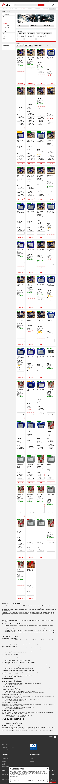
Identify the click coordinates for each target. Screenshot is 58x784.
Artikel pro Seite (28, 45)
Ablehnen (16, 780)
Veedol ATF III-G (50, 464)
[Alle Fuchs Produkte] (33, 746)
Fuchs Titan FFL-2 (30, 57)
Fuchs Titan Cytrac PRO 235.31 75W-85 (50, 212)
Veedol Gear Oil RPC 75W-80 (31, 529)
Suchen (41, 5)
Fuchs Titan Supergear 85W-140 (41, 141)
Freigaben (38, 33)
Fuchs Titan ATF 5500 (20, 285)
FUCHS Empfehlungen (40, 36)
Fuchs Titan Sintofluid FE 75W (20, 212)
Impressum (12, 776)
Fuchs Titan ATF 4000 (40, 96)
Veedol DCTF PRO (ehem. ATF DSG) (20, 529)
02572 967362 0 (5, 744)
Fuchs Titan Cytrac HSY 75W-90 (20, 176)
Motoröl (4, 16)
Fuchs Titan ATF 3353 (30, 357)
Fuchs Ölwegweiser (5, 764)
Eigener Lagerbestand (5, 758)
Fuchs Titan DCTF (20, 430)
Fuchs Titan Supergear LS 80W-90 (30, 141)
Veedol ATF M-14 (20, 494)
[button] (49, 45)
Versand (18, 63)
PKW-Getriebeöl (6, 29)
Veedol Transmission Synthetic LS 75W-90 (20, 571)
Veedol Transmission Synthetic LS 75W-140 (50, 529)
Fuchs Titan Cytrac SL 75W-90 (40, 176)
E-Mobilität (30, 36)
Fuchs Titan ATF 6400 (50, 58)
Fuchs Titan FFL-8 (30, 249)
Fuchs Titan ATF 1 (40, 249)
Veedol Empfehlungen (31, 38)
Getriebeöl (8, 11)
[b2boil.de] (7, 4)
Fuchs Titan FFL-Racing (30, 431)
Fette (4, 38)
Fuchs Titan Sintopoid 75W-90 (50, 285)
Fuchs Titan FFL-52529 (20, 141)
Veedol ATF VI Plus (50, 494)
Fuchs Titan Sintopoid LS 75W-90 (20, 320)
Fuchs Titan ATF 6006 (50, 141)
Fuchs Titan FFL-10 (50, 356)
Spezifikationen (21, 36)
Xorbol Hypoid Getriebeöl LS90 (30, 570)
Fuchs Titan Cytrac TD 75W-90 (30, 320)
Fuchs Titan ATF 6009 (50, 176)
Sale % (4, 18)
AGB (30, 756)
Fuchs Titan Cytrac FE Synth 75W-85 (50, 250)
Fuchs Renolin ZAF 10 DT (30, 390)
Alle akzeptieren (41, 780)
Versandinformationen (5, 766)
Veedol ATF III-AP (40, 464)
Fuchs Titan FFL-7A (40, 284)
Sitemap (31, 758)
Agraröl (4, 31)
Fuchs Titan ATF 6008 (40, 58)
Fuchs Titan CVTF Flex (30, 212)
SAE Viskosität (30, 33)
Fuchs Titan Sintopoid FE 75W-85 (20, 357)
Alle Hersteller (21, 33)
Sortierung (19, 45)
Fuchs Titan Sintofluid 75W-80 (40, 431)
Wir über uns (4, 761)
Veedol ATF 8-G (20, 389)
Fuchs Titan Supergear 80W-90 (20, 96)
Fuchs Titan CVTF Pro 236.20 (40, 357)
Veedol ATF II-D (30, 464)
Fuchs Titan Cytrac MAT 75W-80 (30, 285)
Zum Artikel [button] (20, 83)
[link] (36, 35)
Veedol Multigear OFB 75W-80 (40, 529)
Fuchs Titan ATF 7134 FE (20, 58)
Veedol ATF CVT (50, 430)
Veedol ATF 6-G (50, 389)
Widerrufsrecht (32, 763)
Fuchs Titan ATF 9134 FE (50, 96)
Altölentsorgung (4, 756)
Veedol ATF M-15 (30, 494)
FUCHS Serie (20, 38)
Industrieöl (5, 33)
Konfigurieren (29, 780)
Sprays (4, 21)
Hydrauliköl (5, 36)
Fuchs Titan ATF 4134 (30, 96)
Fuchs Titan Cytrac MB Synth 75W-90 (30, 176)
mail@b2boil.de (5, 745)
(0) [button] (45, 1)
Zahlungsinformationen (6, 763)
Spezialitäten (5, 41)
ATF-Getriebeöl (6, 25)
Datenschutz (32, 761)
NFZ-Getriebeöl (6, 27)
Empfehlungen (47, 33)
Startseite (3, 11)
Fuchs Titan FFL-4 (40, 389)
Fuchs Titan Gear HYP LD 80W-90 (50, 320)
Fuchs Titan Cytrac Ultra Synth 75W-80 (41, 320)
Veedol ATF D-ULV (20, 464)
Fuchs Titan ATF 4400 (40, 212)
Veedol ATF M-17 (40, 494)
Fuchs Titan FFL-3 (20, 249)
